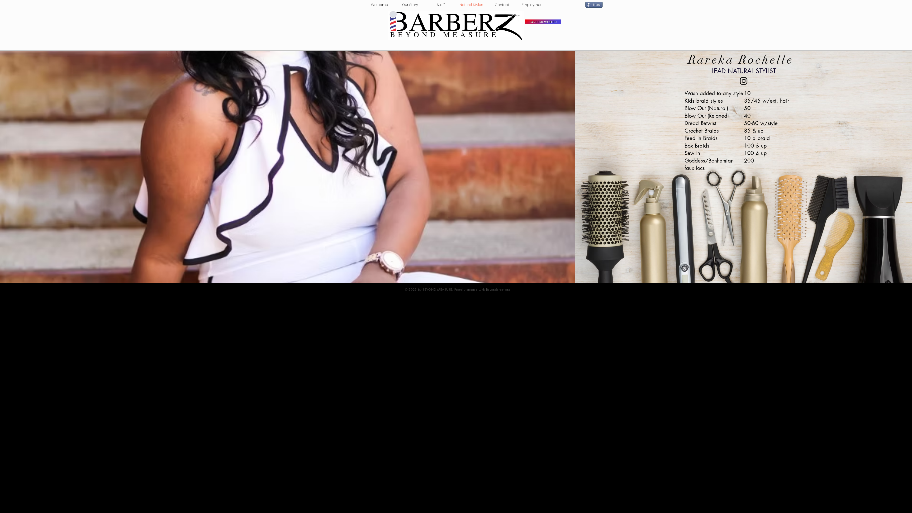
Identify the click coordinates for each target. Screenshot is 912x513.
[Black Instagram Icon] (744, 81)
